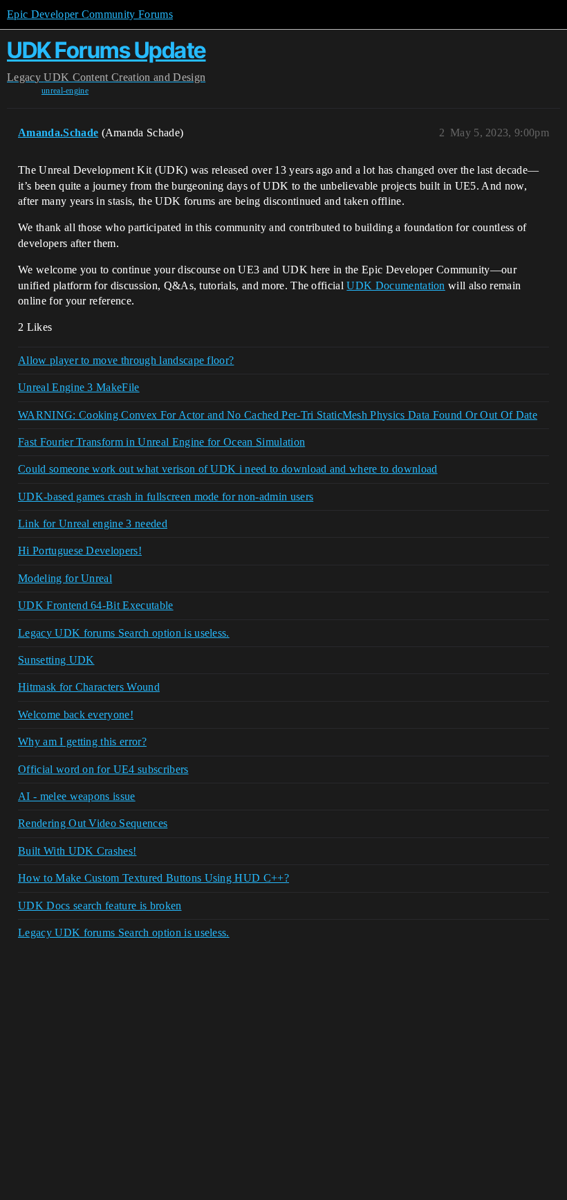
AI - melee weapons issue (77, 796)
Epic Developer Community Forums (90, 14)
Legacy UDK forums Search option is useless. (124, 633)
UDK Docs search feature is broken (100, 905)
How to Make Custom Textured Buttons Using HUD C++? (153, 878)
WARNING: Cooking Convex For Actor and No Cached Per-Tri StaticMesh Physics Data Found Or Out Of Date (277, 415)
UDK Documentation (395, 285)
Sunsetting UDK (56, 660)
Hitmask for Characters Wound (89, 687)
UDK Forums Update (106, 50)
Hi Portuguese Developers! (80, 550)
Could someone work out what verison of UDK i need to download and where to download (228, 469)
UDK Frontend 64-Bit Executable (96, 605)
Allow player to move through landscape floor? (126, 360)
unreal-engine (65, 91)
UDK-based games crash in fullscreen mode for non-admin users (165, 496)
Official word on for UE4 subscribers (103, 769)
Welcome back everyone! (75, 714)
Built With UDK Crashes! (77, 851)
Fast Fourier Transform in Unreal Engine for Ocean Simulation (161, 442)
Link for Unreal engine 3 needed (92, 523)
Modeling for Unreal (65, 578)
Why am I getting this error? (82, 741)
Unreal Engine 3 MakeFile (79, 387)
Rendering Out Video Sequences (92, 823)
